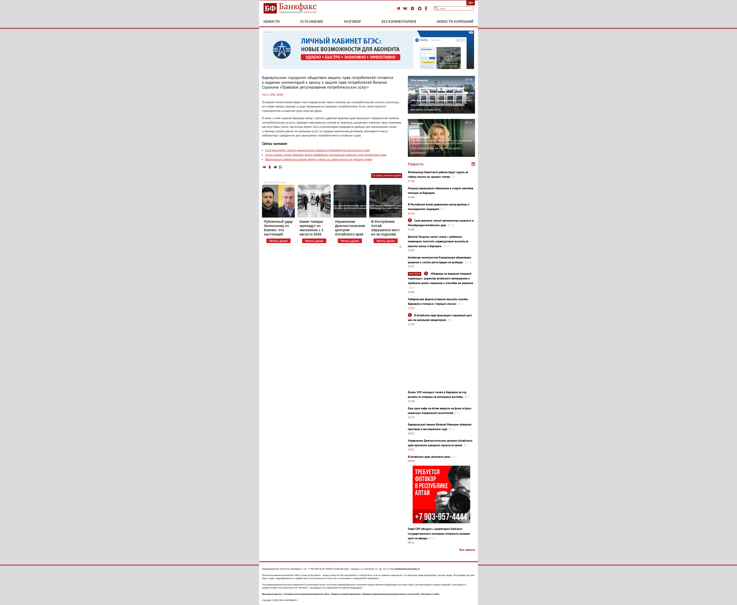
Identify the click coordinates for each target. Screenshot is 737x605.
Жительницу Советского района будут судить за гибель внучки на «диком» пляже (318, 159)
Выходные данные (272, 594)
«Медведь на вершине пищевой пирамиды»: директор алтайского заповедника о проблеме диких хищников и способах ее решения (440, 278)
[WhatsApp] (280, 167)
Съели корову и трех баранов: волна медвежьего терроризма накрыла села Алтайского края (325, 155)
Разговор (352, 21)
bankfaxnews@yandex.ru (407, 569)
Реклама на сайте (430, 594)
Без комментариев (399, 21)
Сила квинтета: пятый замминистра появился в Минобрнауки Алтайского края (317, 150)
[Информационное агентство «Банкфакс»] (295, 8)
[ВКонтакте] (406, 8)
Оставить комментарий (386, 175)
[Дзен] (413, 8)
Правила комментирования (345, 594)
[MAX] (420, 8)
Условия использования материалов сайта (306, 594)
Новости (272, 21)
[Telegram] (398, 8)
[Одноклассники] (426, 8)
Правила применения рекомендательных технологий (390, 594)
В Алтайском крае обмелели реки (429, 457)
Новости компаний (455, 21)
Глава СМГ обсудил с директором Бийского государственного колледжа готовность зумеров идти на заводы (439, 533)
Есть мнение (311, 21)
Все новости (467, 550)
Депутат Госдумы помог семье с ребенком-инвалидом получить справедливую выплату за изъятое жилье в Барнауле (438, 241)
